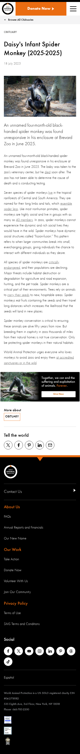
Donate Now (12, 570)
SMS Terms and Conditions (22, 624)
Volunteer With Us (16, 581)
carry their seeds (18, 295)
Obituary (12, 416)
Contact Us (13, 492)
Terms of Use (12, 613)
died (47, 172)
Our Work (12, 550)
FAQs (7, 516)
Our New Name (15, 538)
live (50, 192)
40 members (24, 220)
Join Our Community (17, 592)
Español (9, 677)
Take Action (11, 559)
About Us (12, 507)
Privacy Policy (16, 603)
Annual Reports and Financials (23, 527)
